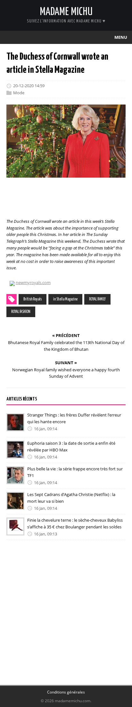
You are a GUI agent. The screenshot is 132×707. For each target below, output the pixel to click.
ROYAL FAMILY (97, 299)
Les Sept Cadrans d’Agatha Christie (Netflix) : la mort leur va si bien (71, 498)
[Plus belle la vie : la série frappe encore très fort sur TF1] (15, 480)
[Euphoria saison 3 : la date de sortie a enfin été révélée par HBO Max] (15, 454)
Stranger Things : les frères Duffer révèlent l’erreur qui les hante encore (74, 418)
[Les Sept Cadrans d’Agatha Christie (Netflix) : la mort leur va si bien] (15, 505)
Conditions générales (66, 692)
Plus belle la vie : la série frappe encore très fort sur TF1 (75, 472)
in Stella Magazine (65, 299)
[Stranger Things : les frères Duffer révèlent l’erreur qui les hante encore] (15, 427)
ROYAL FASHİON (20, 312)
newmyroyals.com (33, 282)
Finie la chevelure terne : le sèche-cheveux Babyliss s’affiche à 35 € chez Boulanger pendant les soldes (75, 523)
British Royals (32, 299)
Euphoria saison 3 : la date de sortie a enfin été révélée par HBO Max (71, 446)
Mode (18, 93)
